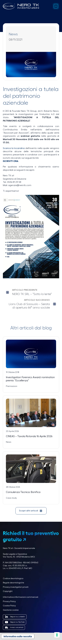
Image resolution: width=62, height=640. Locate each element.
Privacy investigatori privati (15, 587)
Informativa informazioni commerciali (20, 597)
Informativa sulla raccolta (18, 636)
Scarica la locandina (14, 148)
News (13, 34)
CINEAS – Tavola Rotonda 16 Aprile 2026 (29, 436)
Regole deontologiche (13, 583)
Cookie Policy (9, 606)
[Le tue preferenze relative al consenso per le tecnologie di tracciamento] (57, 635)
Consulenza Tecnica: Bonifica (23, 492)
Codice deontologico (13, 579)
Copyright (7, 591)
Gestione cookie (11, 610)
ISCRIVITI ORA (10, 161)
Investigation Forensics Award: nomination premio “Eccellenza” (30, 379)
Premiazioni (11, 386)
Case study (11, 498)
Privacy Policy (9, 601)
